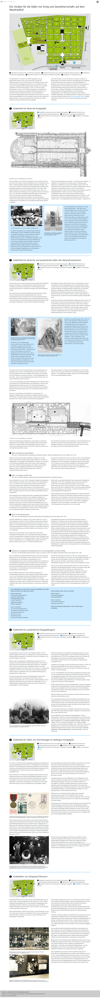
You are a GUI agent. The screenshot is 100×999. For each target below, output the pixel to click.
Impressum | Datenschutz (7, 992)
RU (13, 1)
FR (10, 1)
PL (7, 1)
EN (4, 1)
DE (1, 1)
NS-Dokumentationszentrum (22, 992)
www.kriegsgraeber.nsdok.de (78, 96)
